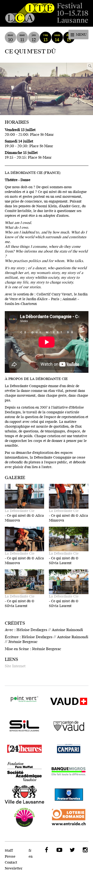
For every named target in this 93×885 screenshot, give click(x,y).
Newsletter (13, 868)
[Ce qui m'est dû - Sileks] (46, 89)
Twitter (72, 850)
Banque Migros (68, 771)
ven (45, 37)
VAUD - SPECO (68, 703)
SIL (24, 725)
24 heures (24, 748)
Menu (81, 34)
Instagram (84, 850)
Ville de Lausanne (24, 794)
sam (57, 37)
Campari (68, 748)
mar (10, 37)
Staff (9, 850)
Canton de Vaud (68, 725)
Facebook (46, 850)
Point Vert (24, 699)
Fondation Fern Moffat (24, 771)
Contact (11, 862)
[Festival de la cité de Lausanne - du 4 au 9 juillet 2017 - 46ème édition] (46, 13)
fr (30, 850)
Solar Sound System (24, 817)
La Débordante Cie (19, 511)
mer (22, 37)
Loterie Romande (68, 817)
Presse (10, 856)
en (30, 856)
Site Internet (15, 666)
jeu (34, 37)
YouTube (59, 850)
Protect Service (68, 794)
